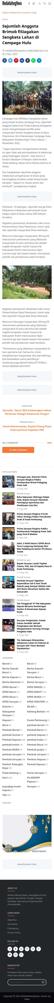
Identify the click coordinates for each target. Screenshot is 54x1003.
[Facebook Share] (4, 60)
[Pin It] (16, 60)
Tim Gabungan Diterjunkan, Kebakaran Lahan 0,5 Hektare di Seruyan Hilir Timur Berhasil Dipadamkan (33, 644)
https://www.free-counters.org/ (19, 12)
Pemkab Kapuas (23, 600)
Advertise (12, 919)
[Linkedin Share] (22, 60)
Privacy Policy (13, 932)
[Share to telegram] (39, 60)
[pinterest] (27, 949)
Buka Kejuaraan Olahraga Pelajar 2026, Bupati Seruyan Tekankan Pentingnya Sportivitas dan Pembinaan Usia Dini (33, 501)
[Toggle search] (44, 3)
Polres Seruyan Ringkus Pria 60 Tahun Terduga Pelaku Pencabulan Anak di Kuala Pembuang (34, 517)
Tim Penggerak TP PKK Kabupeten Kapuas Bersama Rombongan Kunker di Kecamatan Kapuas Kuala (34, 607)
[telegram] (9, 949)
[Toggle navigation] (49, 3)
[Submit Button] (43, 982)
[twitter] (9, 954)
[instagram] (33, 3)
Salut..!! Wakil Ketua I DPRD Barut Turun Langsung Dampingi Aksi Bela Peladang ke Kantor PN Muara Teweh (34, 547)
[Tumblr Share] (27, 60)
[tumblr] (15, 949)
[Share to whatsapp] (33, 60)
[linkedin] (21, 949)
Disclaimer (12, 924)
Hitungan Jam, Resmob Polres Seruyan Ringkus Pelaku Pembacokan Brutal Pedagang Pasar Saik (32, 481)
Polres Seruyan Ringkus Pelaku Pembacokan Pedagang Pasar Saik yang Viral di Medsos (34, 531)
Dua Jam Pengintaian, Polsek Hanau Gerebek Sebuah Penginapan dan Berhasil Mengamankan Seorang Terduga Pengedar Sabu (33, 626)
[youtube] (33, 949)
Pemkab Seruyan (23, 493)
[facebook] (29, 3)
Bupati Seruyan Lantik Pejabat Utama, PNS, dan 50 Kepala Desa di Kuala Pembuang (34, 566)
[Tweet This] (10, 60)
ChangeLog (12, 928)
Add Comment (19, 450)
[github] (21, 954)
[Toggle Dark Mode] (39, 3)
